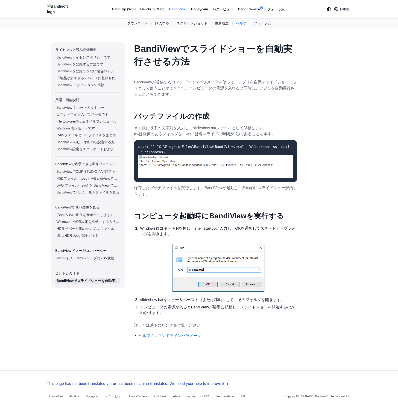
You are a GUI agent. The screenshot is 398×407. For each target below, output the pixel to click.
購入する (162, 23)
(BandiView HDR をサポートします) (84, 215)
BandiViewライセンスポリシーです (83, 57)
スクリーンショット (192, 23)
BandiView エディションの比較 (80, 85)
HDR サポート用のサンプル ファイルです (88, 229)
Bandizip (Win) (124, 9)
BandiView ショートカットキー (80, 107)
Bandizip (74, 396)
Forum (190, 396)
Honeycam (199, 9)
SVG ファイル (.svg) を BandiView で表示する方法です (88, 185)
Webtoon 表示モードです (75, 128)
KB (243, 396)
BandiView (177, 9)
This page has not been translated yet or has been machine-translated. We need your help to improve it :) (137, 383)
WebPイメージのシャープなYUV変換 (85, 258)
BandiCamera (250, 9)
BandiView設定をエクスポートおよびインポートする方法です (88, 149)
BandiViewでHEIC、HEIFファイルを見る (88, 192)
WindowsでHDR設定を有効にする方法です (88, 222)
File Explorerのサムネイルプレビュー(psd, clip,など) (88, 121)
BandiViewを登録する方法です (79, 64)
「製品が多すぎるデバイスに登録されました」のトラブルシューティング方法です (88, 78)
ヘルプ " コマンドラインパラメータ (170, 336)
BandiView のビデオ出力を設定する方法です (88, 142)
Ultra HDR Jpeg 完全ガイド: (78, 235)
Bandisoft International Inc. (333, 396)
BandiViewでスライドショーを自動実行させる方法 (88, 281)
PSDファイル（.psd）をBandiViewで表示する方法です (88, 178)
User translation (224, 396)
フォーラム (276, 9)
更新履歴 (222, 23)
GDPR (204, 396)
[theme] (329, 9)
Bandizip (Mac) (152, 9)
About (177, 396)
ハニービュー (223, 9)
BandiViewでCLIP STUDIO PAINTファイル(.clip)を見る (88, 171)
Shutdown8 (160, 396)
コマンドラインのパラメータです (82, 114)
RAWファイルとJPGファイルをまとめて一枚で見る (88, 135)
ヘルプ (241, 23)
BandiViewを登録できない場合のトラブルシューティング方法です (88, 71)
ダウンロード (137, 23)
